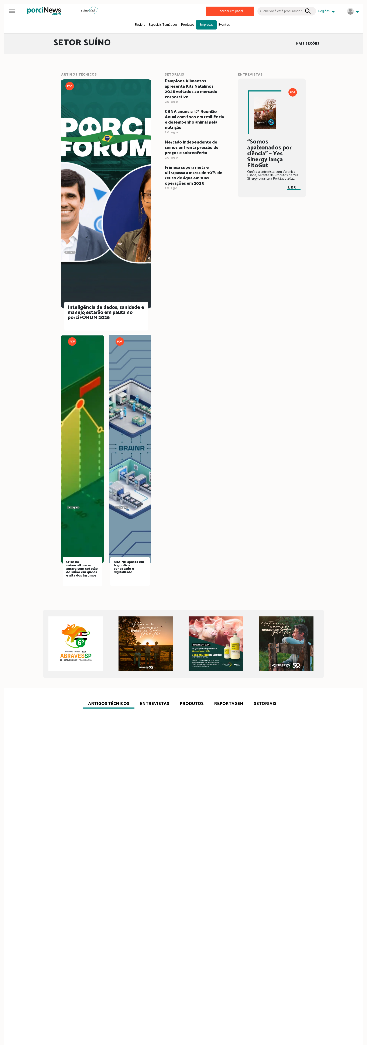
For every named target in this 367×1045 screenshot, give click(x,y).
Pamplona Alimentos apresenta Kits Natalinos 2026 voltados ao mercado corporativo (191, 92)
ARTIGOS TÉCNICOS (108, 703)
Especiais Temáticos (163, 25)
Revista (140, 25)
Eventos (224, 25)
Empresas (206, 25)
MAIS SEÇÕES (307, 43)
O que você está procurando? (281, 11)
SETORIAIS (265, 703)
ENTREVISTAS (154, 703)
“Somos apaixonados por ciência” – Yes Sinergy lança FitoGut (269, 154)
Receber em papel (230, 11)
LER (292, 187)
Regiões (324, 11)
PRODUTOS (192, 703)
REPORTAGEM (228, 703)
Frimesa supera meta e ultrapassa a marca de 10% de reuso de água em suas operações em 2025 (193, 178)
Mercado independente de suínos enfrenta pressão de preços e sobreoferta (192, 150)
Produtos (187, 25)
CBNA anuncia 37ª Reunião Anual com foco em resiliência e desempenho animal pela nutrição (194, 122)
